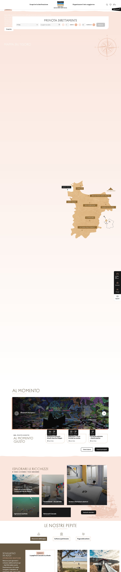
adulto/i (72, 24)
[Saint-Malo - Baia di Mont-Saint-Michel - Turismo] (60, 4)
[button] (107, 5)
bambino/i (89, 24)
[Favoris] (110, 4)
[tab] (38, 536)
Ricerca (100, 25)
